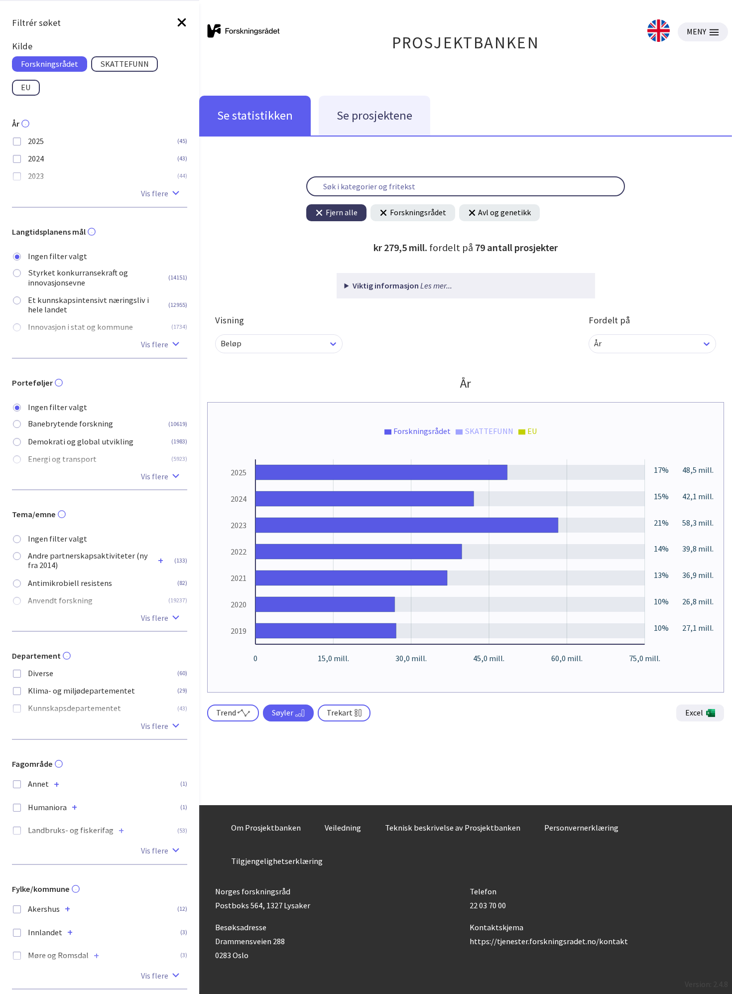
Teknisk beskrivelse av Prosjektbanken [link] (452, 828)
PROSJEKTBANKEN (466, 42)
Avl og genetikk (504, 212)
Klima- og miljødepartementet (81, 691)
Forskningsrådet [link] (49, 64)
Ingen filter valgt (57, 256)
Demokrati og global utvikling (80, 441)
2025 (36, 141)
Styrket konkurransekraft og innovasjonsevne (78, 277)
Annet (38, 784)
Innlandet (45, 932)
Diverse (40, 673)
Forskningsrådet (418, 212)
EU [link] (26, 87)
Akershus (44, 909)
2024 (36, 158)
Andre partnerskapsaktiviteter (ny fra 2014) (88, 560)
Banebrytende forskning (70, 423)
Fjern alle (342, 212)
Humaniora (47, 807)
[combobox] (221, 343)
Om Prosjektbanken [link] (266, 828)
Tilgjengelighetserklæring (277, 861)
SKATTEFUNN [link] (124, 64)
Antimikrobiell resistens (70, 583)
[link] (658, 31)
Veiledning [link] (343, 828)
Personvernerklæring (581, 828)
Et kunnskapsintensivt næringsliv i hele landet (88, 304)
